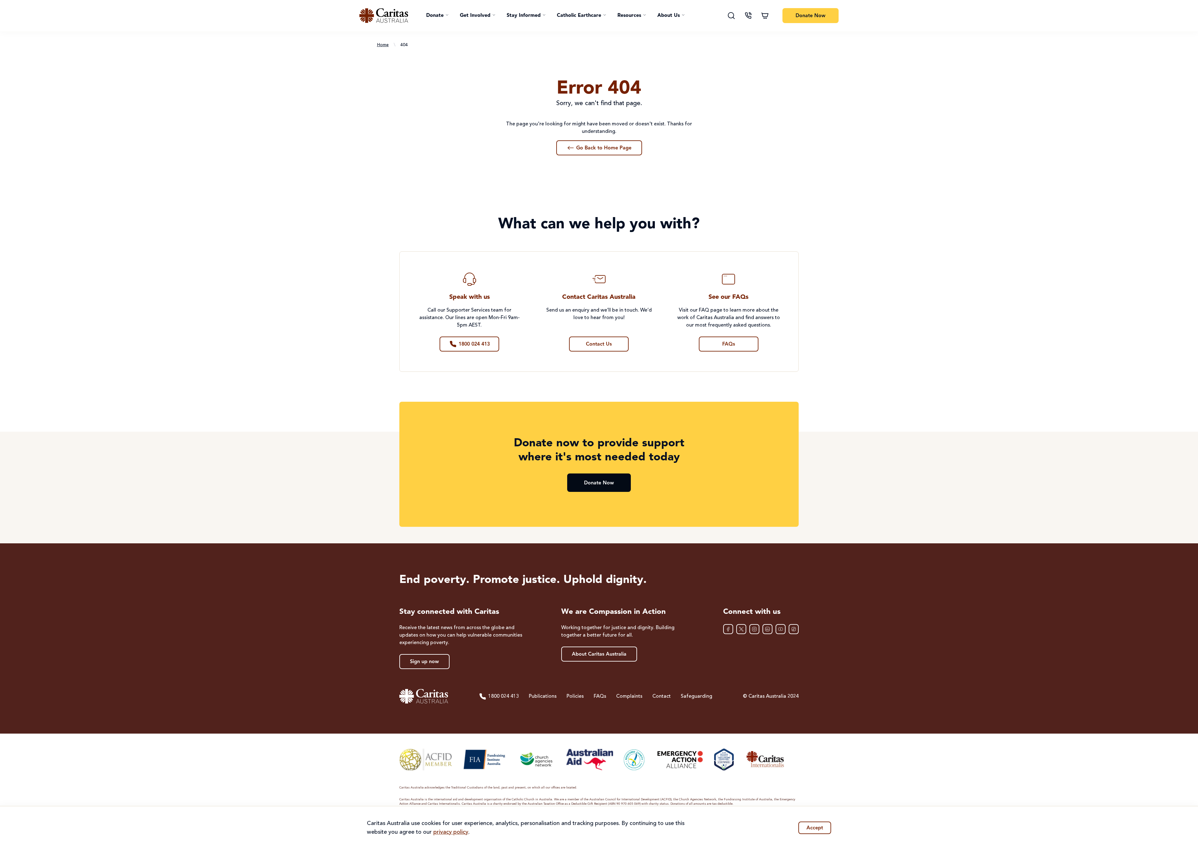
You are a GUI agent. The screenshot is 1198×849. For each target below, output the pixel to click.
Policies (575, 696)
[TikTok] (794, 629)
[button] (437, 15)
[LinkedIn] (767, 629)
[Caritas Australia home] (383, 15)
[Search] (731, 15)
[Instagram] (754, 629)
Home (383, 45)
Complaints (629, 696)
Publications (543, 696)
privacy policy (450, 832)
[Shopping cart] (764, 15)
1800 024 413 (503, 696)
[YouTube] (781, 629)
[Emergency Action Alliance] (679, 759)
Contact (661, 696)
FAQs (600, 696)
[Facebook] (728, 629)
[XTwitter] (741, 629)
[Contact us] (748, 15)
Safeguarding (696, 696)
